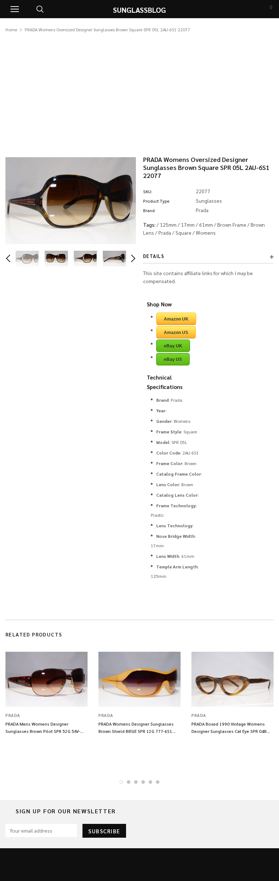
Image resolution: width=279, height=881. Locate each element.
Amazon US (176, 332)
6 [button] (157, 782)
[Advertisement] (139, 88)
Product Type (156, 201)
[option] (70, 200)
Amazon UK (176, 319)
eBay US (173, 359)
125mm (168, 224)
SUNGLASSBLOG (139, 10)
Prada (164, 232)
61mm (206, 224)
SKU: (147, 191)
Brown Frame (231, 224)
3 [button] (136, 782)
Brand (149, 210)
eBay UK (173, 346)
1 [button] (121, 782)
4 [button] (143, 782)
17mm (188, 224)
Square (183, 232)
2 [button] (128, 782)
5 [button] (150, 782)
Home (11, 29)
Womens (206, 232)
